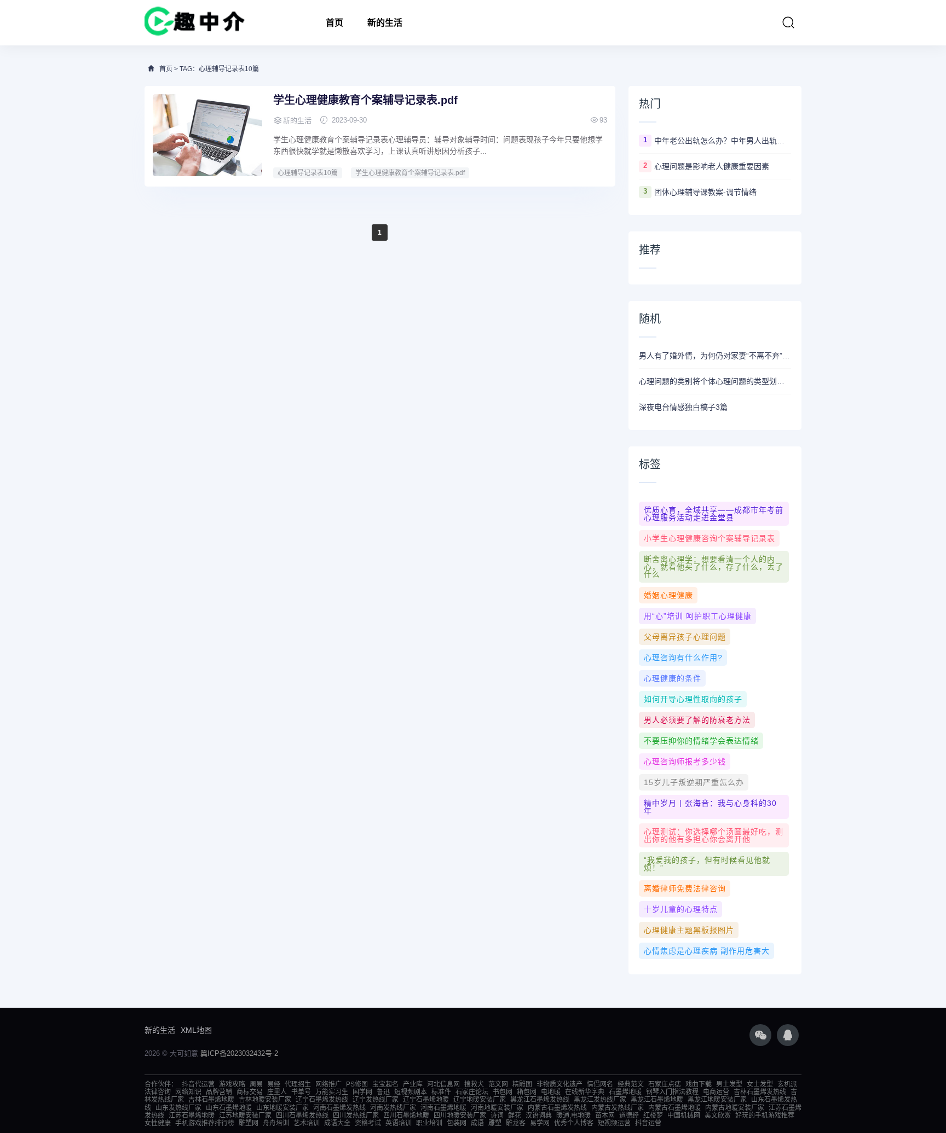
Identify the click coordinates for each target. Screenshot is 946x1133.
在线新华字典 (584, 1092)
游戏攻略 (232, 1084)
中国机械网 (683, 1115)
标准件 (441, 1092)
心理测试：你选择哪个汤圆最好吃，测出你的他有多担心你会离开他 (713, 835)
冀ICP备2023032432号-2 (239, 1053)
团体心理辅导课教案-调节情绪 (705, 192)
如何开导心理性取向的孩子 (693, 699)
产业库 (413, 1084)
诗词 (497, 1115)
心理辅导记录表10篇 (308, 173)
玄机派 (787, 1084)
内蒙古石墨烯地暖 (674, 1108)
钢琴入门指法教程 (672, 1092)
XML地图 (196, 1030)
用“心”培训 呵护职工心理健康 (698, 616)
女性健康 (158, 1123)
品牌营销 (219, 1092)
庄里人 (277, 1092)
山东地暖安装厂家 (282, 1108)
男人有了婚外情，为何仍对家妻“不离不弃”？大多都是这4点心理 (715, 355)
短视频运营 (614, 1123)
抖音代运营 (198, 1084)
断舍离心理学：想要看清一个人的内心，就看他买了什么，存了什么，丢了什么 (713, 567)
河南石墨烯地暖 (443, 1108)
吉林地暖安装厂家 (265, 1099)
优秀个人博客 (573, 1123)
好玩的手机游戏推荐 (764, 1115)
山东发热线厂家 (178, 1108)
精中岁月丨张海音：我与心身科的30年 (710, 807)
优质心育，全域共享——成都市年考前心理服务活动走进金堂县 (713, 514)
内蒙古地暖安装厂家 (734, 1108)
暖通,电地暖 (573, 1115)
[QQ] (788, 1035)
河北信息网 (443, 1084)
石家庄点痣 (664, 1084)
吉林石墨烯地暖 (211, 1099)
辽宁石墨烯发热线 (322, 1099)
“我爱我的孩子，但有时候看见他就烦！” (707, 864)
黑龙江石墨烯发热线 (539, 1099)
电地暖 (551, 1092)
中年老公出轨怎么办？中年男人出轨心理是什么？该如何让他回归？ (722, 140)
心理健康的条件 (672, 678)
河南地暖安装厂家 (497, 1108)
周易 (256, 1084)
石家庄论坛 (471, 1092)
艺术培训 (306, 1123)
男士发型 (729, 1084)
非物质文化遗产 (559, 1084)
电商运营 (716, 1092)
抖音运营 (648, 1123)
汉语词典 (539, 1115)
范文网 (498, 1084)
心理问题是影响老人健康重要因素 (711, 166)
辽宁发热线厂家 (376, 1099)
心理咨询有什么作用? (683, 657)
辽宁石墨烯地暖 (426, 1099)
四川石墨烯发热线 (302, 1115)
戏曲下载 (698, 1084)
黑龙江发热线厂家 (600, 1099)
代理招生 (298, 1084)
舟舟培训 (276, 1123)
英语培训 (398, 1123)
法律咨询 (158, 1092)
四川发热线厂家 (356, 1115)
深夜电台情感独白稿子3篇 (683, 407)
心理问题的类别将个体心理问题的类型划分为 (715, 381)
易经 (273, 1084)
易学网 (540, 1123)
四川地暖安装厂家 (460, 1115)
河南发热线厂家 (393, 1108)
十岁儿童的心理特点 (681, 909)
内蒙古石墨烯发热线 (557, 1108)
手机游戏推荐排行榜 (204, 1123)
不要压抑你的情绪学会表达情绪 (701, 740)
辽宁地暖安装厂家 (479, 1099)
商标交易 (249, 1092)
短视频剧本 (410, 1092)
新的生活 (384, 22)
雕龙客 (516, 1123)
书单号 (301, 1092)
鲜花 (514, 1115)
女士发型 (760, 1084)
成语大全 (337, 1123)
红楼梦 (653, 1115)
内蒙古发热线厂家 (617, 1108)
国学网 (362, 1092)
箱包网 (527, 1092)
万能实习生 (331, 1092)
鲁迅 (383, 1092)
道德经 (629, 1115)
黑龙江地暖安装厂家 (717, 1099)
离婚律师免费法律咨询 (685, 888)
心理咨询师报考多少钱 (685, 761)
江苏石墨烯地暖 (192, 1115)
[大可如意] (195, 22)
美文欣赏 (718, 1115)
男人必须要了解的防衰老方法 (697, 720)
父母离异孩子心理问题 (685, 636)
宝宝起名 (385, 1084)
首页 (334, 22)
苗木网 (605, 1115)
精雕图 (522, 1084)
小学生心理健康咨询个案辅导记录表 (709, 538)
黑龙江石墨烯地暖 (657, 1099)
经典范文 (631, 1084)
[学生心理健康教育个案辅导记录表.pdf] (207, 135)
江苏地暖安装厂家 (245, 1115)
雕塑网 (248, 1123)
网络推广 (328, 1084)
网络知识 (188, 1092)
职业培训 (429, 1123)
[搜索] (788, 22)
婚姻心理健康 (668, 595)
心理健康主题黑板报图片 (689, 930)
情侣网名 (600, 1084)
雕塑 (494, 1123)
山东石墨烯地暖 (229, 1108)
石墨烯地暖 (625, 1092)
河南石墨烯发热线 (339, 1108)
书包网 (502, 1092)
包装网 (456, 1123)
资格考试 (368, 1123)
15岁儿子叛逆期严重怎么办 (694, 782)
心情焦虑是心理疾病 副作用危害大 (707, 950)
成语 (477, 1123)
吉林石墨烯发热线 (760, 1092)
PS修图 (357, 1084)
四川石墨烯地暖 (406, 1115)
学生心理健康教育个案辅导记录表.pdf (365, 100)
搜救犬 (474, 1084)
